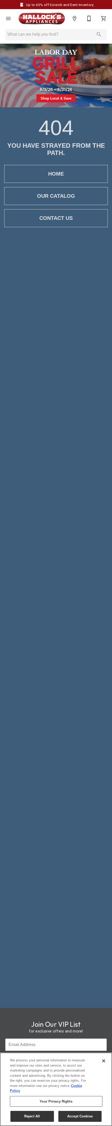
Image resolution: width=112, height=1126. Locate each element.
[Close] (103, 1061)
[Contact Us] (89, 18)
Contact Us (56, 218)
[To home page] (41, 19)
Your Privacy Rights (56, 1101)
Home (56, 174)
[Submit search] (99, 34)
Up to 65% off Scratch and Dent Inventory (59, 5)
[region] (56, 1089)
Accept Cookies (80, 1116)
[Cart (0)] (103, 18)
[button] (8, 18)
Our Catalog (56, 196)
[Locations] (74, 18)
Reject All (32, 1116)
